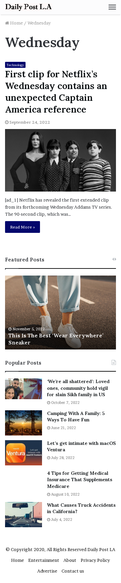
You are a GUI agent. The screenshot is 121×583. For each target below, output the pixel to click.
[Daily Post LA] (28, 7)
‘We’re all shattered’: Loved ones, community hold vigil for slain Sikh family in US (78, 388)
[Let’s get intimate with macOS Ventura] (23, 452)
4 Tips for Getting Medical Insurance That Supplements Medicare (79, 479)
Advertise (47, 571)
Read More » (22, 227)
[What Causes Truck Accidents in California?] (23, 514)
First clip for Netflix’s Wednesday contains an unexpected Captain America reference (56, 91)
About (70, 560)
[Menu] (112, 7)
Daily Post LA (101, 549)
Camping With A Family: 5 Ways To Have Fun (76, 416)
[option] (60, 312)
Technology (15, 65)
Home (16, 23)
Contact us (73, 571)
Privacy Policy (95, 560)
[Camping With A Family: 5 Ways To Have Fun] (23, 422)
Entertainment (43, 560)
